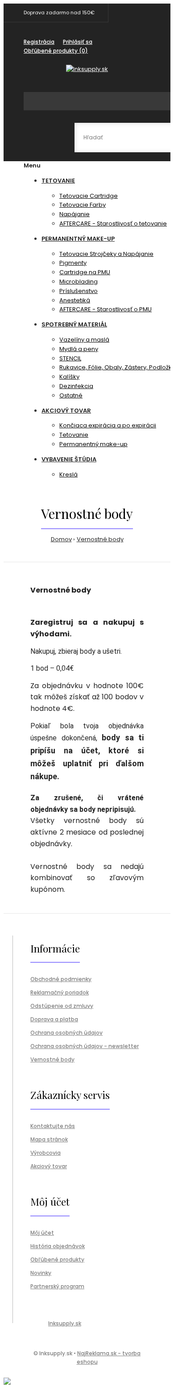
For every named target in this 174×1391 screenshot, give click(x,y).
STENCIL (70, 358)
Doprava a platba (54, 1019)
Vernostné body (100, 539)
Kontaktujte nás (52, 1126)
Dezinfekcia (76, 386)
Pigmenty (73, 263)
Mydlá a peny (78, 349)
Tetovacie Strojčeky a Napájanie (106, 254)
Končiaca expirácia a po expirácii (107, 425)
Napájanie (74, 214)
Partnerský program (57, 1286)
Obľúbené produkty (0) (56, 50)
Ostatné (71, 395)
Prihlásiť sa (77, 42)
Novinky (40, 1273)
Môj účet (42, 1232)
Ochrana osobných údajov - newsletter (84, 1046)
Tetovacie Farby (82, 205)
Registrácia (39, 42)
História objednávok (57, 1246)
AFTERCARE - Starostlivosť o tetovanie (113, 223)
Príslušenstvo (78, 291)
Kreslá (68, 474)
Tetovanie (73, 434)
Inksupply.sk (64, 1323)
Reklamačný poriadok (59, 992)
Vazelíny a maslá (84, 339)
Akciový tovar (48, 1166)
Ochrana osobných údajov (66, 1032)
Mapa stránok (49, 1139)
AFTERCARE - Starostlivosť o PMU (105, 309)
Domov (61, 539)
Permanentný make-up (93, 444)
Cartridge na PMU (84, 272)
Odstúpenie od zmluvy (61, 1006)
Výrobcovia (45, 1153)
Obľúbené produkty (57, 1259)
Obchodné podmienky (60, 979)
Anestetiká (74, 300)
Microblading (78, 281)
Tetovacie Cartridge (88, 196)
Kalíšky (69, 376)
